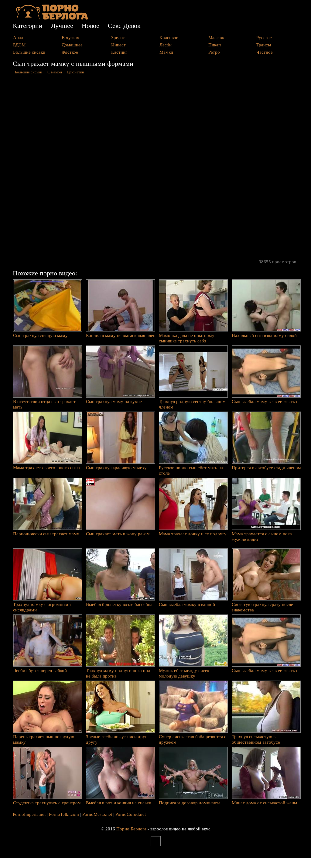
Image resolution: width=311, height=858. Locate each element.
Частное (264, 52)
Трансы (263, 44)
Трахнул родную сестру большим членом (192, 404)
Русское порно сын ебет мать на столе (191, 470)
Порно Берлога (131, 828)
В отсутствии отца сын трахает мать (44, 404)
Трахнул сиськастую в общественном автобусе (256, 739)
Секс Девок (124, 25)
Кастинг (119, 52)
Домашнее (72, 44)
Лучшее (62, 25)
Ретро (214, 52)
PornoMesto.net (97, 814)
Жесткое (70, 52)
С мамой (54, 72)
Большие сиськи (29, 52)
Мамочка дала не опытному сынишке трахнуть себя (186, 338)
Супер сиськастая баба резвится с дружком (192, 739)
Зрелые (118, 37)
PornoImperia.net (29, 814)
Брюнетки (75, 72)
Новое (90, 25)
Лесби (165, 44)
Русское (264, 37)
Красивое (168, 37)
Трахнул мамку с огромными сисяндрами (42, 607)
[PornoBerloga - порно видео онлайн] (52, 18)
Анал (18, 37)
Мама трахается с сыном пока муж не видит (262, 536)
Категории (28, 25)
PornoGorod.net (130, 814)
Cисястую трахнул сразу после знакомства (262, 607)
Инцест (118, 44)
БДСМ (19, 44)
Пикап (214, 44)
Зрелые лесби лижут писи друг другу (116, 739)
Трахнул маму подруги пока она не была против (118, 673)
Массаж (216, 37)
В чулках (70, 37)
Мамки (166, 52)
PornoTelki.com (64, 814)
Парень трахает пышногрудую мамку (43, 739)
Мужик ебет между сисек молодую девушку (184, 673)
